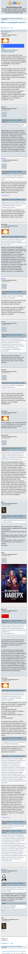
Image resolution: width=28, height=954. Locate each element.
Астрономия (4, 947)
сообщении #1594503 (17, 516)
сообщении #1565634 (16, 120)
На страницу (3, 27)
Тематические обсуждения (16, 946)
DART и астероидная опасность (13, 22)
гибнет (23, 87)
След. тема (8, 31)
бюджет (20, 702)
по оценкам (4, 70)
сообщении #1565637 (14, 236)
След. (11, 27)
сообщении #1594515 (14, 690)
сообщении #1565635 (14, 199)
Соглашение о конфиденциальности (10, 951)
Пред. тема (3, 31)
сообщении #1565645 (16, 291)
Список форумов (5, 946)
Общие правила (22, 951)
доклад (3, 424)
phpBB (8, 953)
